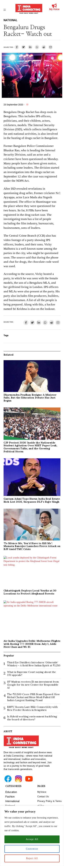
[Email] (50, 47)
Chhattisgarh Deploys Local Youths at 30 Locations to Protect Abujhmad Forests (30, 592)
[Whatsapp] (37, 47)
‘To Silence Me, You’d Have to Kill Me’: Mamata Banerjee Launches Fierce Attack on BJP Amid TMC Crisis (32, 546)
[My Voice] (54, 6)
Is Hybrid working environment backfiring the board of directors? (32, 718)
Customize (32, 848)
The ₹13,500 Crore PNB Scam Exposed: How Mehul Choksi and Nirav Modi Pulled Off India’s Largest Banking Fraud (33, 697)
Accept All (32, 839)
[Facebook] (17, 47)
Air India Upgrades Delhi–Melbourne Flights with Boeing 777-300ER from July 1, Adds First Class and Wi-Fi (32, 643)
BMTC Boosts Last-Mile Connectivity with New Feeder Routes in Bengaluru (32, 708)
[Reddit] (44, 47)
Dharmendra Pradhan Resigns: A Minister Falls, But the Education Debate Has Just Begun (30, 397)
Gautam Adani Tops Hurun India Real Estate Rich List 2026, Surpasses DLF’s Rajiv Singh (32, 500)
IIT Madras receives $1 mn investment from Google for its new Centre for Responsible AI (33, 684)
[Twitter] (23, 47)
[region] (32, 836)
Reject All (32, 858)
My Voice (54, 9)
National (10, 20)
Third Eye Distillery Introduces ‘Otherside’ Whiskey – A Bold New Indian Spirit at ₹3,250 (33, 664)
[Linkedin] (30, 47)
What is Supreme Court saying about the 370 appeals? (31, 673)
